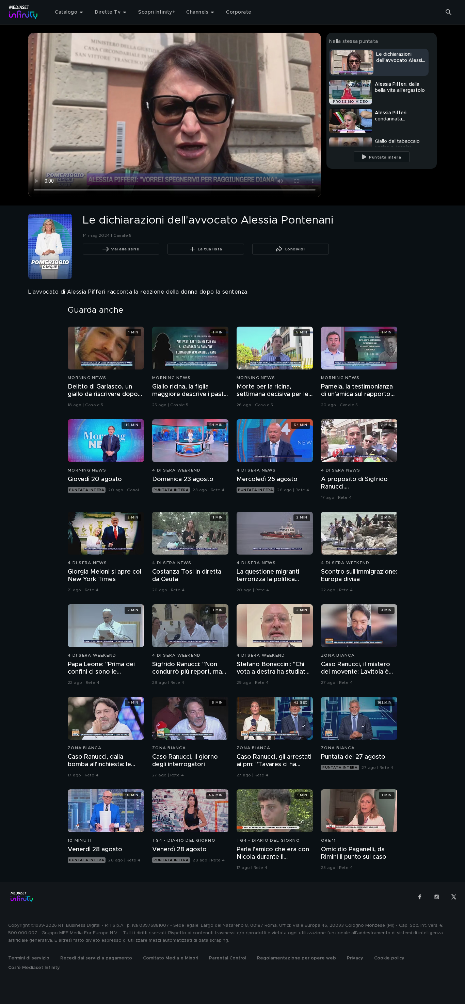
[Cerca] (449, 12)
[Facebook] (420, 897)
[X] (454, 897)
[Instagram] (437, 897)
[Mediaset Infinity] (23, 12)
